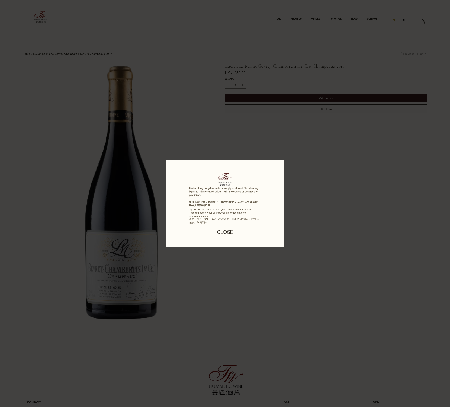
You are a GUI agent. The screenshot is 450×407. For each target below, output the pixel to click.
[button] (225, 232)
